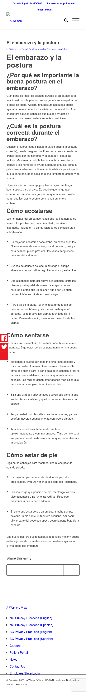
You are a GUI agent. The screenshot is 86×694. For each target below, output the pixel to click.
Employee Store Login (25, 673)
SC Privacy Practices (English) (31, 631)
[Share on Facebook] (11, 570)
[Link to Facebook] (70, 689)
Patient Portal (44, 9)
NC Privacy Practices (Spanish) (31, 624)
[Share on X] (19, 570)
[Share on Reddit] (67, 570)
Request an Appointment (61, 3)
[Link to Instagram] (76, 689)
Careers (15, 645)
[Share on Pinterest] (35, 570)
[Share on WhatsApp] (27, 570)
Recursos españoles (57, 49)
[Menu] (74, 20)
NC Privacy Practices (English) (31, 618)
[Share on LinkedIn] (43, 570)
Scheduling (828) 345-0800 (27, 3)
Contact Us (17, 666)
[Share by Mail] (75, 570)
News (14, 659)
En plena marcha (37, 49)
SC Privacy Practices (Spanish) (31, 638)
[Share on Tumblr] (51, 570)
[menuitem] (27, 3)
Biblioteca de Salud (18, 49)
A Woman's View (16, 607)
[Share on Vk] (59, 570)
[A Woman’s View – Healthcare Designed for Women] (35, 20)
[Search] (64, 20)
